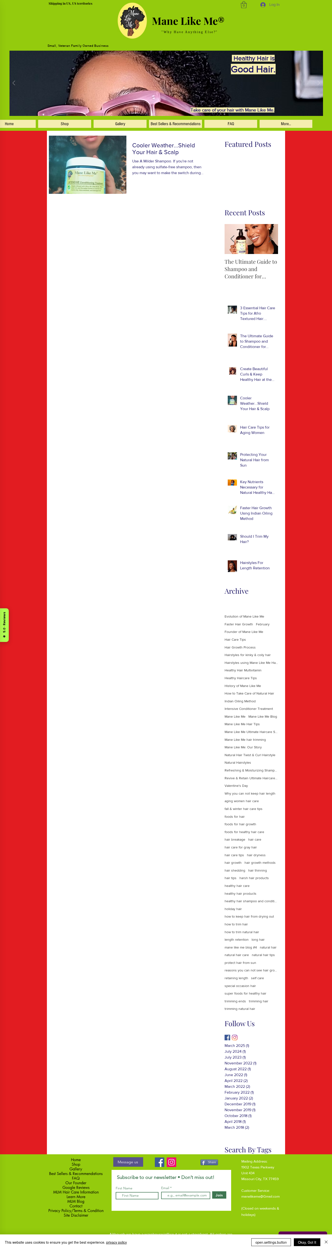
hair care (254, 839)
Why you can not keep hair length (250, 793)
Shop (76, 1164)
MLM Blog (75, 1201)
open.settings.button (271, 1242)
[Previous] (14, 83)
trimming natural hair (240, 1009)
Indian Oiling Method (240, 701)
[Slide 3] (160, 109)
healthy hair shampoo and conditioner (251, 901)
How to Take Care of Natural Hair (249, 693)
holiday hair (233, 909)
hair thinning (257, 870)
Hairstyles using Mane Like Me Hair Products (251, 663)
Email (165, 1188)
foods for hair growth (240, 824)
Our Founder (75, 1183)
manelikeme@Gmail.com (260, 1196)
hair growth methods (260, 863)
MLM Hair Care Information (76, 1192)
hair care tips (234, 855)
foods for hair (235, 816)
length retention (237, 939)
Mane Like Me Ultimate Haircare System (251, 732)
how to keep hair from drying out (249, 916)
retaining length (236, 978)
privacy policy (116, 1242)
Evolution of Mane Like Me (244, 616)
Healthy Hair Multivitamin (243, 670)
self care (257, 978)
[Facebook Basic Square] (227, 1037)
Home (76, 1159)
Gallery (76, 1169)
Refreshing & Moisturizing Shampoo (251, 770)
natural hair (268, 947)
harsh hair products (254, 878)
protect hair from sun (240, 963)
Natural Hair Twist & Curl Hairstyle (250, 755)
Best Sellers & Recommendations (76, 1173)
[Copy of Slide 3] (166, 109)
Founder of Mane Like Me (244, 632)
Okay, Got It (307, 1242)
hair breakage (235, 839)
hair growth (233, 863)
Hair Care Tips (235, 639)
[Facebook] (159, 1162)
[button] (244, 4)
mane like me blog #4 (241, 947)
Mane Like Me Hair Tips (242, 724)
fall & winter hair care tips (243, 809)
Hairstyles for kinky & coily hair (248, 655)
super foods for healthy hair (245, 993)
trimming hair (258, 1001)
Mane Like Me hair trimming (245, 740)
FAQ (76, 1178)
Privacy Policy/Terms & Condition (76, 1210)
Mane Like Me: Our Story (243, 747)
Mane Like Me (235, 716)
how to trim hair (236, 924)
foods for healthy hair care (244, 832)
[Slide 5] (155, 109)
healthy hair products (240, 893)
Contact (76, 1206)
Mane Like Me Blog (262, 716)
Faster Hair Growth (239, 624)
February (263, 624)
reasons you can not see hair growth (251, 970)
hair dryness (256, 855)
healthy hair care (237, 886)
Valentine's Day (236, 786)
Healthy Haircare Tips (241, 678)
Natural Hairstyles (238, 762)
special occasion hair (240, 986)
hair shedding (235, 870)
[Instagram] (234, 1037)
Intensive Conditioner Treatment (249, 709)
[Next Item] (270, 239)
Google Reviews (75, 1187)
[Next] (318, 83)
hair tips (230, 878)
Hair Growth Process (240, 647)
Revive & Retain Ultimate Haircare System (251, 778)
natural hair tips (263, 955)
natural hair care (237, 955)
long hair (258, 939)
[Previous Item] (232, 239)
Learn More (76, 1196)
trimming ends (235, 1001)
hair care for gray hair (241, 847)
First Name (124, 1188)
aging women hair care (242, 801)
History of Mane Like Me (243, 686)
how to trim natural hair (242, 932)
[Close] (326, 1242)
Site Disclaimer (76, 1215)
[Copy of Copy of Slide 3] (171, 109)
